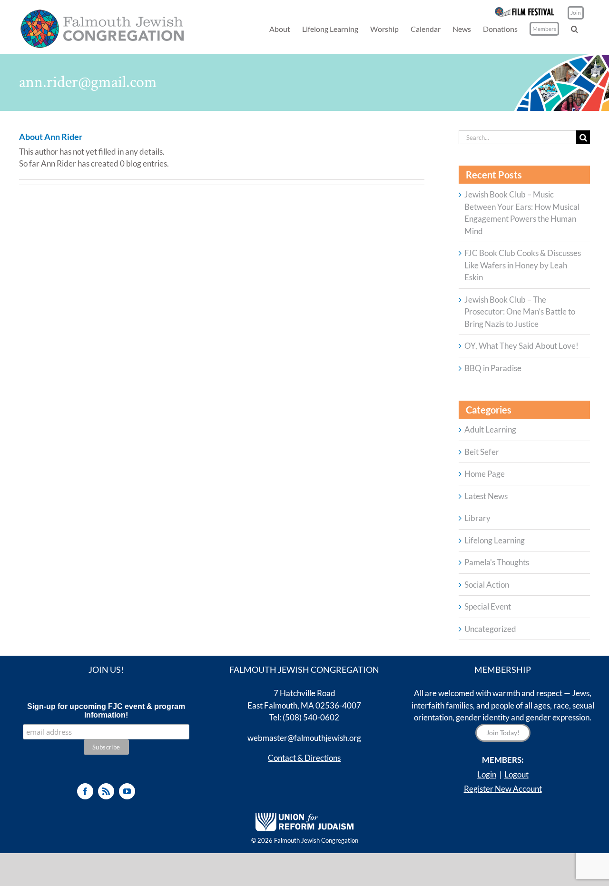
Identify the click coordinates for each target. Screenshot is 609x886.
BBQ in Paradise (492, 368)
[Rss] (106, 791)
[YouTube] (127, 791)
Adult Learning (490, 429)
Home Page (484, 474)
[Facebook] (85, 791)
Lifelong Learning (494, 540)
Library (477, 518)
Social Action (486, 585)
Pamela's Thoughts (496, 562)
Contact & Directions (304, 758)
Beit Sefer (481, 452)
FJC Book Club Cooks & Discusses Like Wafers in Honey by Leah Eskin (522, 265)
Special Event (487, 606)
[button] (574, 29)
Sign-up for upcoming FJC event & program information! (106, 710)
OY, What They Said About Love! (521, 346)
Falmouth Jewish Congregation (316, 840)
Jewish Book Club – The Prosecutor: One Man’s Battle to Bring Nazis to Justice (519, 312)
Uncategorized (490, 629)
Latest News (486, 496)
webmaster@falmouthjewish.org (304, 738)
